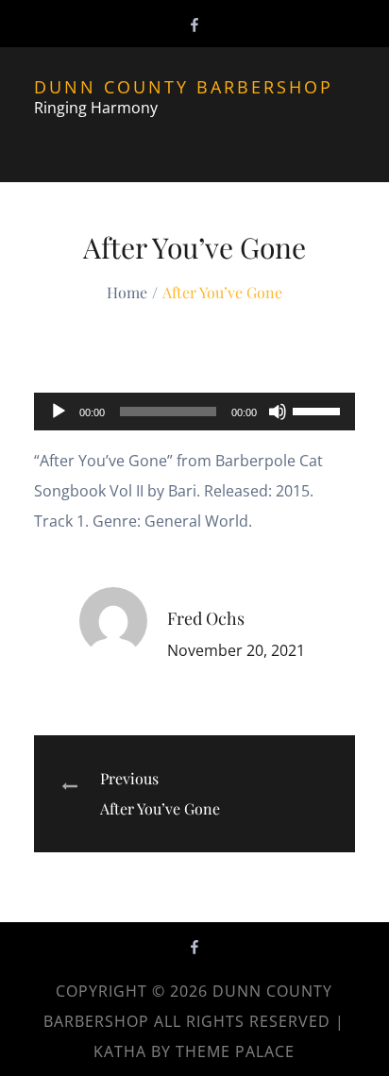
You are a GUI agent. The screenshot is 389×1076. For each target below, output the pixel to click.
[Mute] (277, 411)
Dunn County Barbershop (183, 87)
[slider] (319, 410)
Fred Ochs (206, 618)
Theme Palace (235, 1051)
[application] (195, 411)
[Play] (58, 411)
